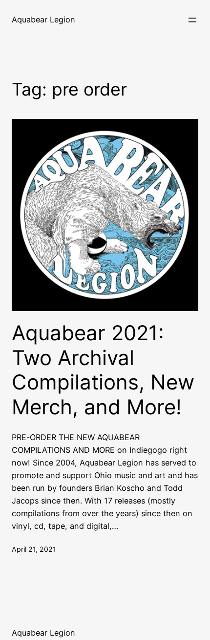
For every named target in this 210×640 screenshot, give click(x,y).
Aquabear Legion (43, 19)
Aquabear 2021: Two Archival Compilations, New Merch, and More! (103, 370)
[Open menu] (192, 20)
